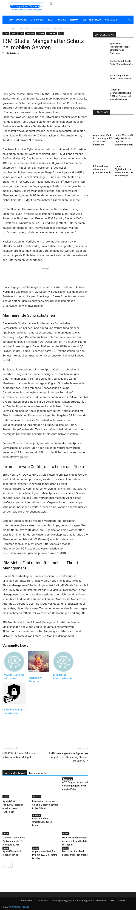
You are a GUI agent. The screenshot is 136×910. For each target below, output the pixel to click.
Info (10, 19)
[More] (44, 67)
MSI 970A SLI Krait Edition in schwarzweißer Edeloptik (19, 755)
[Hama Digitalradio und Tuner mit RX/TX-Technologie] (124, 156)
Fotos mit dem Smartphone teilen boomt (42, 822)
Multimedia (95, 19)
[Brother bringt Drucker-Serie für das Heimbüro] (100, 64)
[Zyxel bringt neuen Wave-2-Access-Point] (100, 79)
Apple (65, 833)
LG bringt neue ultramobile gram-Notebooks (102, 169)
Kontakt (121, 900)
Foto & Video (37, 19)
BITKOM (36, 815)
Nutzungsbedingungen (63, 900)
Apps (13, 28)
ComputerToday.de (19, 906)
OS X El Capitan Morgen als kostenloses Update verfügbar (74, 841)
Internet (62, 19)
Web (61, 33)
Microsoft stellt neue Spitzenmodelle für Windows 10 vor (13, 841)
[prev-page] (4, 865)
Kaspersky (67, 779)
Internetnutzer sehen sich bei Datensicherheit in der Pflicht (45, 805)
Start (4, 28)
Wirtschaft (111, 19)
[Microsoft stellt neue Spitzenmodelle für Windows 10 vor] (15, 826)
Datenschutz (42, 900)
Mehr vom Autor (38, 773)
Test (84, 19)
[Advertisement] (45, 82)
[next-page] (10, 865)
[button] (129, 20)
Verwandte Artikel (15, 773)
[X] (35, 67)
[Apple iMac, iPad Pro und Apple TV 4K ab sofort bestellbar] (102, 125)
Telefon (74, 19)
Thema (13, 33)
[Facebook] (27, 67)
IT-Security (51, 33)
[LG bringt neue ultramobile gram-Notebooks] (102, 156)
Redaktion (12, 53)
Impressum (26, 900)
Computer (21, 19)
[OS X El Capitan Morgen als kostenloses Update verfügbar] (75, 826)
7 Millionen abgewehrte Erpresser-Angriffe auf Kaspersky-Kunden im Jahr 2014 (68, 757)
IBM (21, 33)
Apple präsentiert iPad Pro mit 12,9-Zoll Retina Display (44, 855)
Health (50, 19)
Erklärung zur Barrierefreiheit (91, 900)
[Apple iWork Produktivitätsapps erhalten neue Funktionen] (15, 789)
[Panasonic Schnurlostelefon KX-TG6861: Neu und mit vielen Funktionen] (100, 93)
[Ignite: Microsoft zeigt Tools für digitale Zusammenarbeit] (124, 125)
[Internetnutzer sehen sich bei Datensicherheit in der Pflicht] (45, 789)
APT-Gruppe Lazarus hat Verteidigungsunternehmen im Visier (75, 786)
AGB (112, 900)
